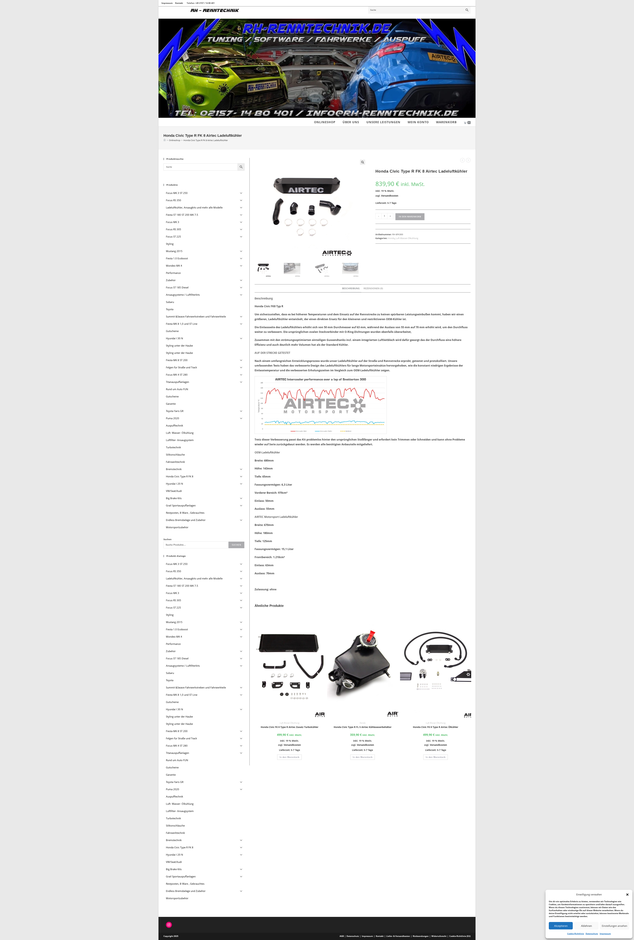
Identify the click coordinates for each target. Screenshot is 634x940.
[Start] (164, 140)
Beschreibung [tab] (351, 288)
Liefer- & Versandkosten (398, 936)
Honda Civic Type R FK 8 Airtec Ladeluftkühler (205, 140)
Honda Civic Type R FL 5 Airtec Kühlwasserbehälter (362, 727)
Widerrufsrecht (438, 936)
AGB (342, 936)
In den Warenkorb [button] (289, 757)
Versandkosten (389, 195)
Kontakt (179, 3)
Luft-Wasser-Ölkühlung (407, 238)
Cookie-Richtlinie (575, 933)
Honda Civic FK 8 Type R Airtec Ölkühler (435, 727)
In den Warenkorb (410, 216)
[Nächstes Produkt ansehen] (468, 160)
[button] (627, 894)
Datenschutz (592, 933)
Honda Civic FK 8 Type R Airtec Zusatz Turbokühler (289, 727)
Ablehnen (586, 925)
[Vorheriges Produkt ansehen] (462, 160)
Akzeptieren (561, 925)
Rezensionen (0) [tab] (373, 288)
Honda (391, 238)
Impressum (605, 933)
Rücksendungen (421, 936)
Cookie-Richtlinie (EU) (460, 936)
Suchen (167, 539)
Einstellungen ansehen (614, 925)
